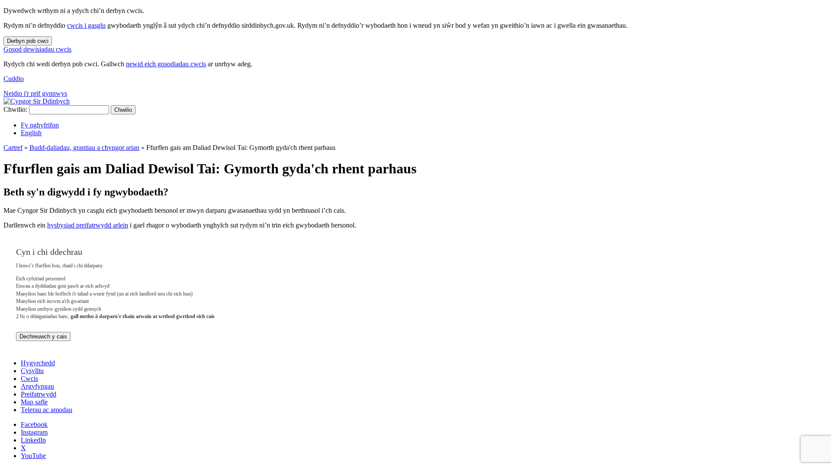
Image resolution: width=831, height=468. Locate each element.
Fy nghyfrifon (40, 125)
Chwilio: (15, 109)
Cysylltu (32, 370)
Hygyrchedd (38, 363)
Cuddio (13, 78)
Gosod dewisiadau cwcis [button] (37, 49)
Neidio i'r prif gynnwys (35, 93)
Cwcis (29, 378)
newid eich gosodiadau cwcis (166, 64)
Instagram (34, 432)
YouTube (33, 455)
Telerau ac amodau (46, 409)
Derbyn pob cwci (27, 41)
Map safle (34, 402)
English (31, 132)
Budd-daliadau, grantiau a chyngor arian (84, 147)
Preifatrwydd (38, 394)
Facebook (34, 424)
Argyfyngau (37, 386)
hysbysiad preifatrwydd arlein (87, 225)
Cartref (13, 147)
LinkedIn (33, 440)
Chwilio (123, 110)
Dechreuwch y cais (43, 336)
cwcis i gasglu (86, 25)
